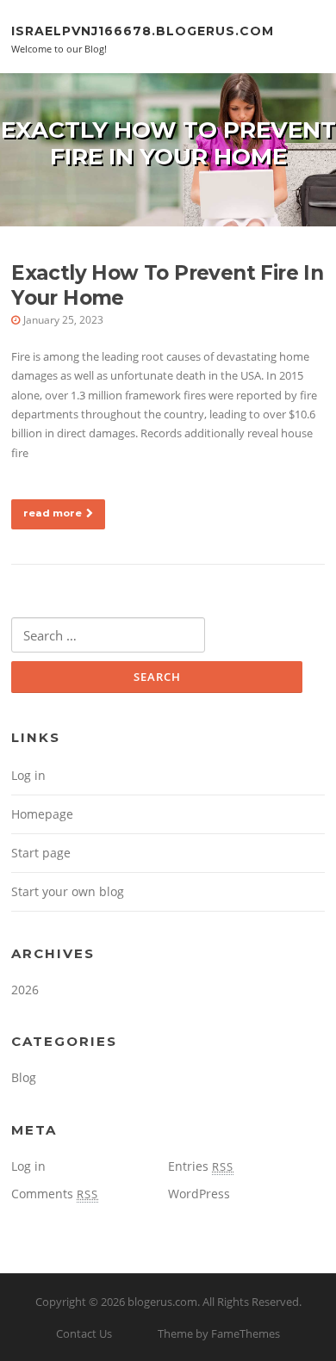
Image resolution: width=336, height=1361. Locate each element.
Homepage (42, 814)
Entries (200, 1166)
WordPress (199, 1193)
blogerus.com (162, 1301)
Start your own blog (67, 891)
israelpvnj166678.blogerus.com (142, 30)
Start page (41, 852)
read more (52, 513)
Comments (54, 1193)
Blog (23, 1077)
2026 (25, 989)
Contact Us (84, 1333)
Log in (28, 775)
